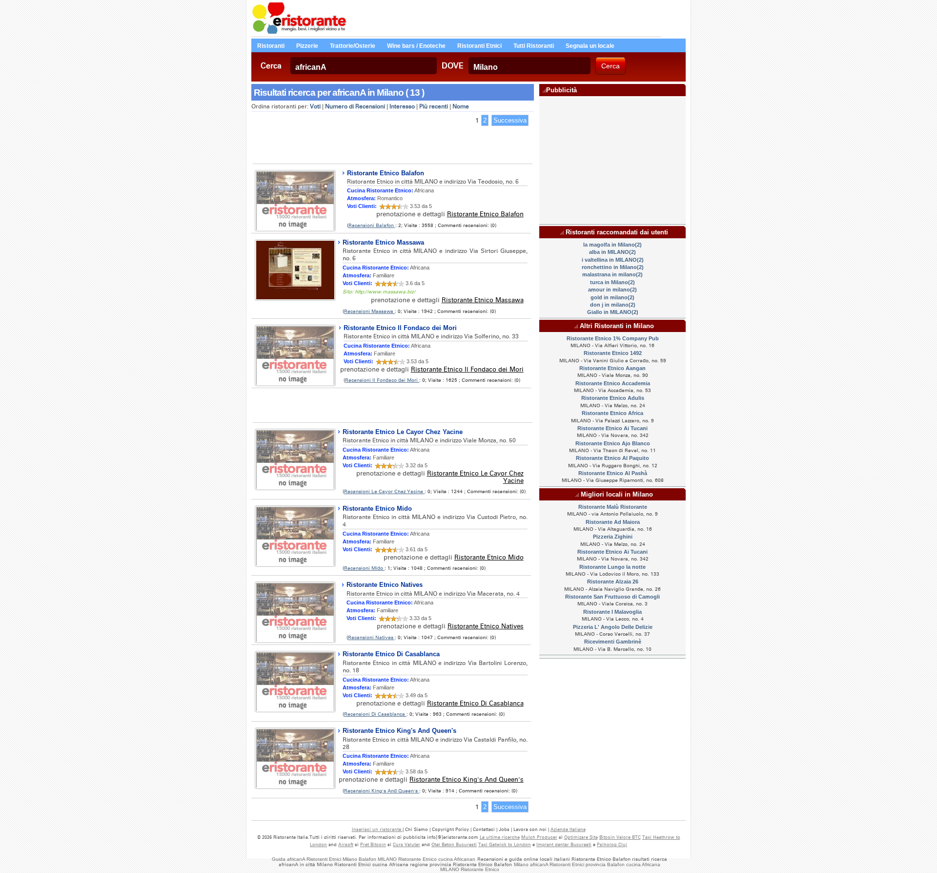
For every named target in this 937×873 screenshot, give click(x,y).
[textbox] (363, 65)
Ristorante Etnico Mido (377, 508)
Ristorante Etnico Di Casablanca (391, 654)
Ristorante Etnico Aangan (612, 368)
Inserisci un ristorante (377, 829)
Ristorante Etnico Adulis (612, 398)
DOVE (453, 65)
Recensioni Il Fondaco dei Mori (382, 380)
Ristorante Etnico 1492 (613, 353)
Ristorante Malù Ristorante (612, 507)
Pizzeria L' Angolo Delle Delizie (612, 627)
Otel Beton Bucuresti (454, 844)
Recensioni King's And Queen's (381, 791)
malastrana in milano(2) (612, 274)
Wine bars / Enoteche (416, 45)
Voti (315, 106)
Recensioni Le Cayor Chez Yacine (384, 491)
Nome (460, 106)
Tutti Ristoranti (533, 45)
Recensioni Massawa (369, 311)
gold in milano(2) (612, 297)
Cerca (271, 65)
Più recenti (433, 106)
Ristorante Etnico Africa (612, 413)
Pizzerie (307, 45)
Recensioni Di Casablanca (375, 714)
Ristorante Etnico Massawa (383, 242)
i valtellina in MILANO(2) (613, 260)
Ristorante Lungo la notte (612, 567)
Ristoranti (271, 45)
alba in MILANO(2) (612, 252)
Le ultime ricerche (500, 837)
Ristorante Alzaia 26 (612, 581)
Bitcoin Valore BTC (620, 837)
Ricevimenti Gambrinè (612, 641)
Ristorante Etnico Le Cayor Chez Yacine (403, 432)
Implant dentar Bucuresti (563, 844)
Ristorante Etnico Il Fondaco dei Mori (400, 328)
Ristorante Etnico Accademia (612, 383)
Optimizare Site (581, 837)
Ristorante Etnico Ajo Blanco (612, 443)
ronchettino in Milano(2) (613, 267)
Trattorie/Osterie (352, 45)
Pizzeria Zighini (612, 537)
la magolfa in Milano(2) (612, 245)
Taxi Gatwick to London (504, 844)
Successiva (510, 120)
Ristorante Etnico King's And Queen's (399, 730)
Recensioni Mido (364, 568)
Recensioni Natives (371, 637)
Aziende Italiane (568, 829)
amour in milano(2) (612, 289)
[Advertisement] (392, 146)
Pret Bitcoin (373, 844)
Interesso (402, 106)
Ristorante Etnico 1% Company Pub (613, 338)
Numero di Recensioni (355, 106)
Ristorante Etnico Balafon (385, 173)
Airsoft (345, 844)
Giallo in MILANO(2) (612, 312)
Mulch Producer (539, 837)
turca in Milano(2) (612, 282)
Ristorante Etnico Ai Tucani (612, 428)
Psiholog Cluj (612, 844)
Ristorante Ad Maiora (613, 522)
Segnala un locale (590, 45)
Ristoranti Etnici (479, 45)
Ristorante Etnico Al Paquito (612, 458)
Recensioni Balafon (371, 225)
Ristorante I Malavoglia (612, 612)
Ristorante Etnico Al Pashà (612, 473)
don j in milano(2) (612, 305)
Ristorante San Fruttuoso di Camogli (612, 597)
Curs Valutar (406, 844)
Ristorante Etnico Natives (384, 584)
